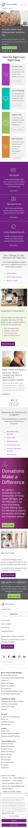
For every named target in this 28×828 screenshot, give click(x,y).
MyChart (14, 614)
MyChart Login (6, 757)
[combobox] (14, 661)
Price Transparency (7, 762)
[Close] (26, 795)
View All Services (8, 344)
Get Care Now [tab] (11, 273)
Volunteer (4, 709)
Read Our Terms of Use (8, 813)
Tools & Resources (7, 631)
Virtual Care (5, 768)
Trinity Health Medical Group (10, 694)
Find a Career (5, 731)
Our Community (19, 778)
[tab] (2, 50)
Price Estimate (6, 760)
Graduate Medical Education (10, 733)
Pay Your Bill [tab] (11, 438)
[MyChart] (18, 217)
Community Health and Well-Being (12, 678)
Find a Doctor (5, 620)
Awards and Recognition (9, 675)
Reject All (14, 820)
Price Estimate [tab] (11, 455)
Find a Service (5, 627)
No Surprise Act (6, 688)
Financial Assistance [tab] (13, 445)
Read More (6, 394)
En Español (4, 765)
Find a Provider (7, 646)
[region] (14, 31)
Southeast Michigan (7, 707)
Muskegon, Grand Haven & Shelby (12, 701)
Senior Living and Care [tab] (14, 277)
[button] (25, 4)
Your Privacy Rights (14, 816)
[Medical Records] (18, 245)
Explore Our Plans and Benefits (9, 47)
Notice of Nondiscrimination (13, 786)
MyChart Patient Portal (12, 335)
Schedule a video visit (11, 331)
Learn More (16, 81)
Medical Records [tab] (12, 441)
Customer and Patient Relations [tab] (14, 450)
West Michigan (6, 724)
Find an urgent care (10, 333)
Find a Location (18, 129)
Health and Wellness (8, 752)
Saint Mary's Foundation (9, 704)
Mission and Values (7, 683)
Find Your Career (8, 575)
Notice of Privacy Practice (12, 783)
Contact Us (4, 680)
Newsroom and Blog (8, 686)
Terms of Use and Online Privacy (11, 793)
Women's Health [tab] (12, 281)
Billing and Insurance (8, 746)
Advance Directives (7, 744)
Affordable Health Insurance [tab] (12, 433)
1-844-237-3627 (6, 609)
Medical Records (6, 754)
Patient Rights (7, 789)
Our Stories (17, 781)
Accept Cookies (14, 825)
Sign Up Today (14, 596)
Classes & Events (6, 749)
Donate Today (8, 525)
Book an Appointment (11, 328)
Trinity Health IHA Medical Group (12, 691)
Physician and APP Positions (10, 736)
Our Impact (6, 781)
